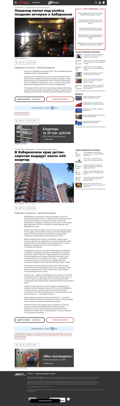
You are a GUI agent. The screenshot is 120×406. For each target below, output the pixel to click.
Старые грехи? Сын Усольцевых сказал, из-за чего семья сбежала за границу (93, 68)
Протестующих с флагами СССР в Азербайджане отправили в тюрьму (93, 103)
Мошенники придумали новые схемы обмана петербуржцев (94, 115)
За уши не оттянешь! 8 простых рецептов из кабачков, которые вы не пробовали (94, 185)
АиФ (26, 58)
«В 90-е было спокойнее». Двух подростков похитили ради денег (93, 159)
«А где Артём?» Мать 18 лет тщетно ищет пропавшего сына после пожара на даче (93, 179)
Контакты (30, 373)
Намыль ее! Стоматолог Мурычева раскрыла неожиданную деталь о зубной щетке (93, 87)
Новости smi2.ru (21, 144)
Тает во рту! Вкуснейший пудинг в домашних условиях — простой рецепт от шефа (93, 80)
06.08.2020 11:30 (19, 7)
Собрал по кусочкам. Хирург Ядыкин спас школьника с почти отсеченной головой (94, 62)
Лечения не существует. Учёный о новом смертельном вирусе (93, 73)
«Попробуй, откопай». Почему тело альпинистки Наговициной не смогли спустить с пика (93, 56)
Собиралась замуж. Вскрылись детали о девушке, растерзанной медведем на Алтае (93, 166)
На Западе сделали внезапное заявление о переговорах (92, 122)
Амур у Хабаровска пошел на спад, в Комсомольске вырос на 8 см (90, 14)
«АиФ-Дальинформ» (30, 203)
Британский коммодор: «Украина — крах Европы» (93, 109)
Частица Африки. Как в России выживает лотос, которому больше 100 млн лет (93, 154)
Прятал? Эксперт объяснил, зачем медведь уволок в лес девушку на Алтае (93, 172)
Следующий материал (45, 400)
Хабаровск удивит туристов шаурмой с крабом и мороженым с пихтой (90, 44)
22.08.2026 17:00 (19, 149)
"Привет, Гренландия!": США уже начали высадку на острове (92, 97)
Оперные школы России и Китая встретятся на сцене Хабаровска (90, 29)
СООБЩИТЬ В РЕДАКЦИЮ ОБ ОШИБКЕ (45, 373)
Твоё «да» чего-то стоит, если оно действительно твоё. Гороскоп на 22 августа (90, 21)
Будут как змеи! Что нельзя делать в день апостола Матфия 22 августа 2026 (90, 36)
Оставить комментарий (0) (60, 99)
